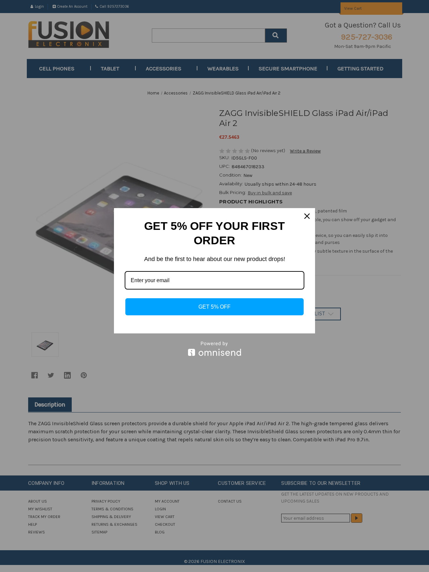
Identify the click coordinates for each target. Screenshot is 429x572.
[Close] (307, 216)
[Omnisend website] (214, 348)
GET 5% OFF (214, 307)
